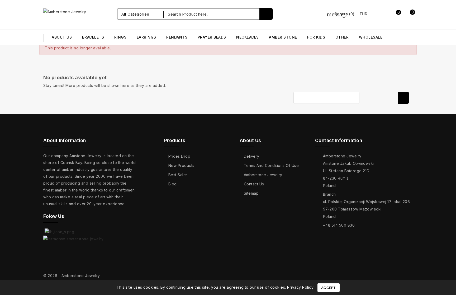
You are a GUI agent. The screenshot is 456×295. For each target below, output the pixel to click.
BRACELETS (93, 37)
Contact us (254, 184)
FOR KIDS (316, 37)
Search (403, 98)
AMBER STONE (283, 37)
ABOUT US (62, 37)
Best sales (178, 174)
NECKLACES (247, 37)
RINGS (120, 37)
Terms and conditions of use (271, 165)
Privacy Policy (300, 287)
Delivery (251, 156)
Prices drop (179, 156)
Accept (328, 287)
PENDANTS (176, 37)
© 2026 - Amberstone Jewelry (71, 275)
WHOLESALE (371, 37)
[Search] (266, 14)
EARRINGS (146, 37)
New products (181, 165)
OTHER (342, 37)
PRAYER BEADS (212, 37)
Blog (172, 184)
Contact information (338, 140)
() (341, 14)
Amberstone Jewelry (263, 174)
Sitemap (251, 193)
